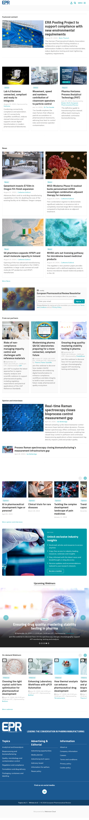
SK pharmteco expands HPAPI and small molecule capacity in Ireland (22, 254)
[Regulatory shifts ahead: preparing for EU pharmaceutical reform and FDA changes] (42, 643)
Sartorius (7, 106)
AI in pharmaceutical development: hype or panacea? (13, 507)
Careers (63, 755)
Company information (68, 751)
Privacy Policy (57, 307)
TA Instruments (59, 698)
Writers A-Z (33, 803)
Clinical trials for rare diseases (39, 505)
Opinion (6, 501)
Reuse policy (36, 771)
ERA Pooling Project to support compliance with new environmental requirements (64, 28)
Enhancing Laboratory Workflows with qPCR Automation (40, 684)
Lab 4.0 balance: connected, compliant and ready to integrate (15, 96)
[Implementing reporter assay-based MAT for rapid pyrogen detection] (39, 643)
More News (6, 281)
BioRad (30, 695)
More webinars (7, 709)
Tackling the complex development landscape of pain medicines (65, 508)
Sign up (78, 301)
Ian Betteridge (62, 422)
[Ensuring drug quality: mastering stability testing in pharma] (46, 643)
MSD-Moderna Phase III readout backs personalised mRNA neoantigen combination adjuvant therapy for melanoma (65, 190)
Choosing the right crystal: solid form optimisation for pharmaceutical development (12, 687)
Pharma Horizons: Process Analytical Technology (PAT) (71, 94)
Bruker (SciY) (65, 103)
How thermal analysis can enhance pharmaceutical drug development (66, 686)
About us (63, 747)
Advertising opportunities (41, 751)
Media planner (37, 755)
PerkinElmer (81, 356)
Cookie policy (65, 768)
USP (20, 366)
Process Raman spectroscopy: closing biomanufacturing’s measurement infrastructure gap (45, 449)
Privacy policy (65, 763)
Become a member (55, 571)
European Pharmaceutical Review (69, 104)
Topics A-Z (22, 803)
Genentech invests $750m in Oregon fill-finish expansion (19, 187)
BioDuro (5, 701)
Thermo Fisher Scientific (43, 362)
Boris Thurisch (64, 38)
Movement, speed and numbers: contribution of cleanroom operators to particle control (44, 97)
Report (64, 88)
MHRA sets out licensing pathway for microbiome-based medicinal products (65, 256)
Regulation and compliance (13, 765)
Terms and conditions (68, 759)
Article (7, 88)
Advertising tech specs (40, 759)
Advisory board (37, 763)
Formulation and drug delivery (14, 769)
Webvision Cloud (50, 811)
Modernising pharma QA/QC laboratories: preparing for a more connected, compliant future (44, 349)
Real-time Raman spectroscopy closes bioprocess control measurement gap (60, 412)
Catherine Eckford (24, 192)
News (7, 182)
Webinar (44, 619)
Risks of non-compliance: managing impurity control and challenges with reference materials (14, 350)
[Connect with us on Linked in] (44, 791)
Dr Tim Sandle (49, 107)
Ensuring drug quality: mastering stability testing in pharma (73, 346)
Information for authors (40, 767)
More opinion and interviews (12, 522)
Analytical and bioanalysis (12, 747)
